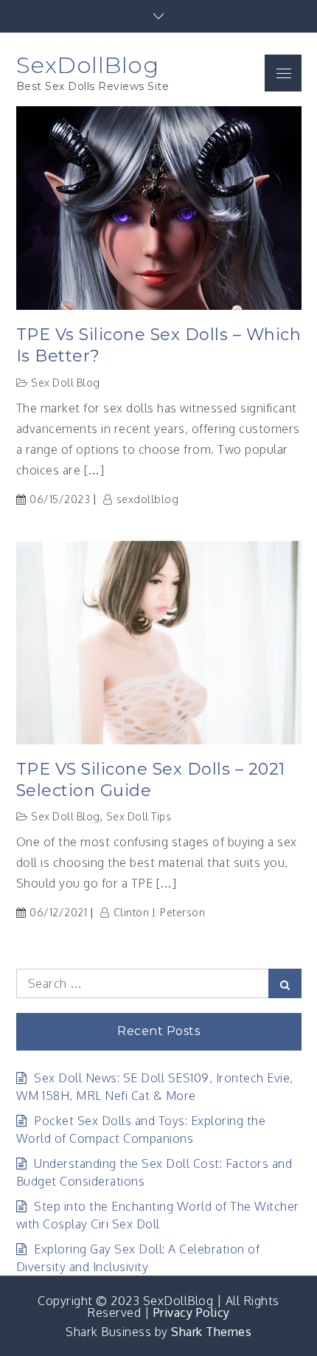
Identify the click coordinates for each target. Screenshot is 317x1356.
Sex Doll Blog (65, 382)
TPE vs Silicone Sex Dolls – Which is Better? (159, 345)
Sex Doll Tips (139, 816)
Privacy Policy (191, 1312)
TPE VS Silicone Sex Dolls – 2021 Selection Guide (150, 779)
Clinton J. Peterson (159, 912)
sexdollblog (147, 499)
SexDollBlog (87, 65)
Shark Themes (211, 1331)
